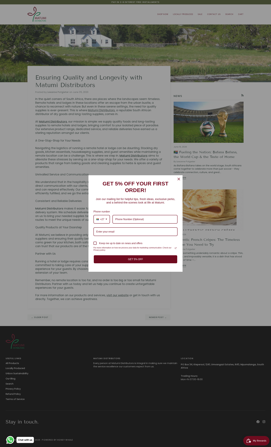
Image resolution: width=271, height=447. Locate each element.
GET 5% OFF (135, 259)
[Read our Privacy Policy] (176, 248)
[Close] (179, 179)
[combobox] (101, 219)
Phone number (101, 211)
